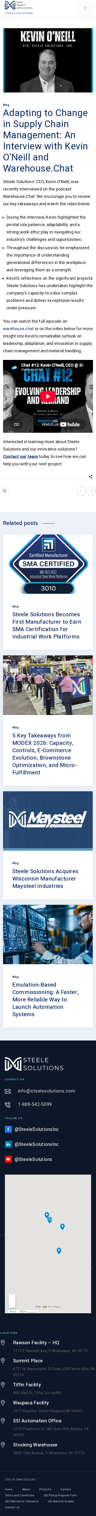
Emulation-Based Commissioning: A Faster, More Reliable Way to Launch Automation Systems (45, 1000)
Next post (91, 491)
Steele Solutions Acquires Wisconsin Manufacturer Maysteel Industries (45, 878)
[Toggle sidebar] (4, 491)
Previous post (81, 491)
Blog (6, 105)
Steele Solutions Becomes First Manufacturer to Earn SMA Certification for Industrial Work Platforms (47, 626)
